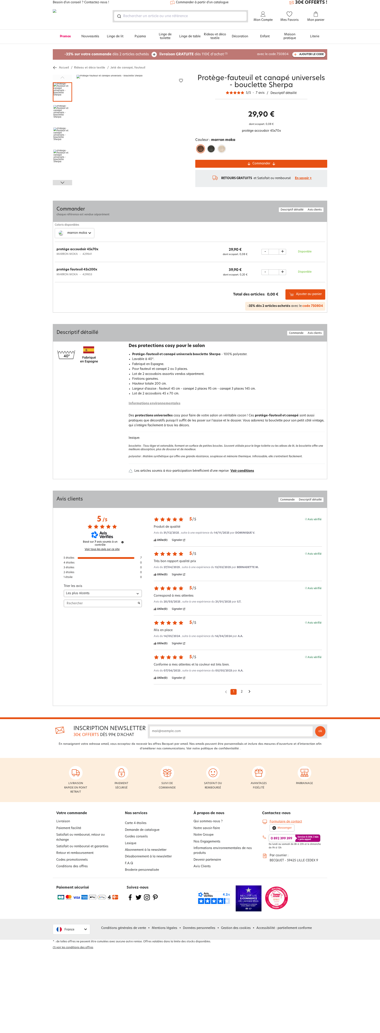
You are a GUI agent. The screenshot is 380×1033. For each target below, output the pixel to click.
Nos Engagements (207, 841)
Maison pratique (289, 36)
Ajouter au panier (309, 294)
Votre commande (71, 813)
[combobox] (180, 16)
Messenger (285, 828)
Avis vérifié (315, 519)
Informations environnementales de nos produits (223, 851)
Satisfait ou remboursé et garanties (82, 846)
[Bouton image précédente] (62, 77)
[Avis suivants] (249, 692)
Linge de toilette (165, 36)
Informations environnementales (154, 403)
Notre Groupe (204, 835)
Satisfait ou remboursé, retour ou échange (80, 837)
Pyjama (140, 36)
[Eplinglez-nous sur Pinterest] (155, 900)
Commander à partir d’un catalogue (202, 2)
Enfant (265, 36)
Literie (314, 36)
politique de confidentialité (220, 748)
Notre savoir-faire (207, 828)
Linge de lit (115, 36)
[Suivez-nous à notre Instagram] (146, 900)
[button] (71, 929)
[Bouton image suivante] (62, 182)
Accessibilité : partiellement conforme (284, 928)
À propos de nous (209, 813)
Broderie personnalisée (142, 870)
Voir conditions (242, 471)
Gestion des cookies (236, 928)
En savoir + (303, 178)
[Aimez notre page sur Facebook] (130, 900)
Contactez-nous (276, 813)
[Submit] (119, 16)
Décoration (240, 36)
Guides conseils (136, 836)
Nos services (136, 813)
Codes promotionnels (72, 860)
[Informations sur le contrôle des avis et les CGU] (122, 542)
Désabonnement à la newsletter (148, 856)
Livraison (63, 821)
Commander (261, 163)
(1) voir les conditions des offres (73, 947)
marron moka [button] (77, 233)
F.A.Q (129, 863)
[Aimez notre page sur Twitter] (138, 900)
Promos (65, 36)
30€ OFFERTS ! (311, 2)
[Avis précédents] (226, 691)
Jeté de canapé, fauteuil (127, 67)
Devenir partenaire (207, 860)
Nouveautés (90, 36)
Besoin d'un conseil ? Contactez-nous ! (81, 2)
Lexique (130, 843)
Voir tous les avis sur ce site (102, 549)
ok (320, 731)
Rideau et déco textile (215, 36)
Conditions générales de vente (123, 928)
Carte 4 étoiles (135, 823)
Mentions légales (164, 928)
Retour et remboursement (74, 853)
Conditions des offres (72, 866)
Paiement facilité (68, 828)
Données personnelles (199, 928)
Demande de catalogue (142, 830)
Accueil (64, 67)
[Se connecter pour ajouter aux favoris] (181, 81)
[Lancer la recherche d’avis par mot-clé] (139, 603)
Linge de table (190, 36)
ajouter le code (311, 54)
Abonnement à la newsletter (145, 850)
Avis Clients (202, 866)
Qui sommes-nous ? (208, 821)
